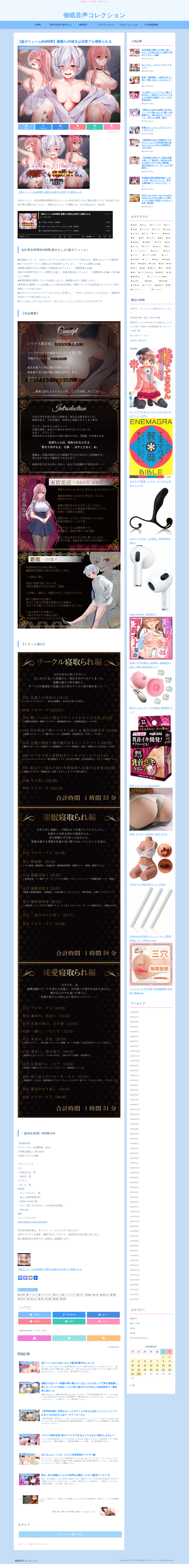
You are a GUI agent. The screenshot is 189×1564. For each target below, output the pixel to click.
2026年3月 (134, 1036)
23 (169, 1369)
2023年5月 (134, 1187)
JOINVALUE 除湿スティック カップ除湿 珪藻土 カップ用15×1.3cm (150, 938)
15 (163, 1365)
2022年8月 (134, 1231)
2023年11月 (134, 1173)
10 (132, 1365)
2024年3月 (134, 1153)
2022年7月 (134, 1236)
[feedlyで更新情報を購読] (69, 1338)
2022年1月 (134, 1265)
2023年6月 (134, 1182)
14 (157, 1365)
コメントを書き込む (70, 1534)
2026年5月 (134, 1027)
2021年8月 (134, 1290)
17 (132, 1369)
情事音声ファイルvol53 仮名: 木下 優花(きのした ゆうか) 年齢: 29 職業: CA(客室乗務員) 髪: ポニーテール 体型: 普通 (151, 326)
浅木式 (22, 1299)
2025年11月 (134, 1056)
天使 (96, 1295)
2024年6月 (134, 1139)
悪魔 (114, 1295)
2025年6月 (134, 1080)
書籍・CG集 (135, 1323)
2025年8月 (134, 1071)
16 (169, 1365)
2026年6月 (134, 1022)
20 (151, 1369)
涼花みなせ (33, 1299)
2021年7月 (134, 1294)
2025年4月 (134, 1090)
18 (138, 1369)
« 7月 (132, 1385)
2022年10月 (135, 1221)
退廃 (63, 1299)
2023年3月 (134, 1197)
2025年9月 (134, 1066)
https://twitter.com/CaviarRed (32, 1222)
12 (145, 1365)
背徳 (56, 1299)
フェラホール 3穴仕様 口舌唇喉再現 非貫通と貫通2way (150, 991)
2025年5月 (134, 1085)
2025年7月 (134, 1075)
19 (145, 1369)
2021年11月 (134, 1275)
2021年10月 (135, 1280)
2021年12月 (135, 1270)
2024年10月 (135, 1119)
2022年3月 (134, 1255)
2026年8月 (134, 1012)
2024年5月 (134, 1144)
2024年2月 (134, 1158)
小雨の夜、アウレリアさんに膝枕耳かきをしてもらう (150, 311)
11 (139, 1365)
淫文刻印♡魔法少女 (138, 340)
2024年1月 (134, 1163)
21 (157, 1369)
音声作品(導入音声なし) (28, 1290)
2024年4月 (134, 1148)
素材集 (132, 1333)
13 (151, 1365)
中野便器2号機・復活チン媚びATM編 (145, 318)
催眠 (89, 1295)
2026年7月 (134, 1017)
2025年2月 (134, 1100)
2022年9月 (134, 1226)
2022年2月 (134, 1260)
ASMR (22, 1295)
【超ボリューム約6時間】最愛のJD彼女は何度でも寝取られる (50, 192)
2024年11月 (134, 1114)
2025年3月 (134, 1095)
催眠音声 (133, 1318)
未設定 (132, 1328)
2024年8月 (134, 1129)
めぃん (58, 1295)
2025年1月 (134, 1105)
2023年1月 (134, 1207)
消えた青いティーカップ (140, 336)
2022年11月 (134, 1217)
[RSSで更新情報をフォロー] (103, 1338)
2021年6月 (134, 1299)
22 (163, 1369)
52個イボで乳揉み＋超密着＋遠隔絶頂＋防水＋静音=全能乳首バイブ (150, 665)
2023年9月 (134, 1178)
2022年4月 (134, 1251)
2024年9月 (134, 1124)
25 (138, 1374)
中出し (81, 1295)
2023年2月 (134, 1202)
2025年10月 (135, 1061)
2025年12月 (135, 1051)
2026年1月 (134, 1046)
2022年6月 (134, 1241)
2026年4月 (134, 1032)
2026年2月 (134, 1041)
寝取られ (105, 1295)
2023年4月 (134, 1192)
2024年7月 (134, 1134)
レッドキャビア (69, 1295)
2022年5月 (134, 1246)
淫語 (42, 1299)
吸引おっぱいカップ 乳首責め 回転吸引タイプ (150, 710)
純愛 (49, 1299)
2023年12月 (135, 1168)
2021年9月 (134, 1285)
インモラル (33, 1295)
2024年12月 (135, 1109)
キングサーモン (46, 1295)
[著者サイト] (34, 1338)
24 (132, 1374)
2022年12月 (135, 1212)
